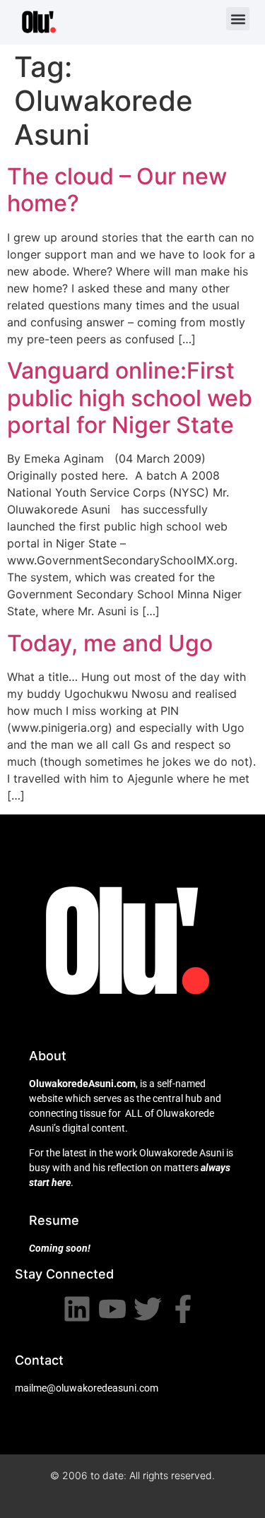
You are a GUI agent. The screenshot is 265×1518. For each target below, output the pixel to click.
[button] (237, 18)
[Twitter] (148, 1309)
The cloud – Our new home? (117, 189)
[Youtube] (112, 1309)
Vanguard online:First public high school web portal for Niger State (129, 398)
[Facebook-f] (183, 1309)
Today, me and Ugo (110, 643)
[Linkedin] (77, 1309)
